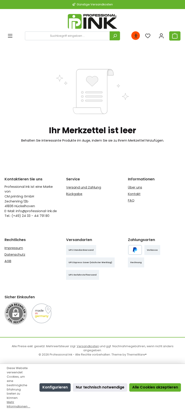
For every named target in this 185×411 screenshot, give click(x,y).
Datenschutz (15, 254)
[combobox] (67, 35)
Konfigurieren (55, 387)
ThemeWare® (137, 354)
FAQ (131, 200)
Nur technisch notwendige (100, 387)
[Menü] (10, 36)
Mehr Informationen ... (18, 404)
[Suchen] (115, 35)
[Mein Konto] (161, 36)
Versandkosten (88, 346)
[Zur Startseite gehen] (92, 21)
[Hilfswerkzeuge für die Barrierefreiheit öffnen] (135, 36)
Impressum (14, 248)
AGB (8, 261)
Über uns (135, 187)
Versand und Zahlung (83, 187)
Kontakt (134, 194)
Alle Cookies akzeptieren (155, 387)
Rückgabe (74, 194)
